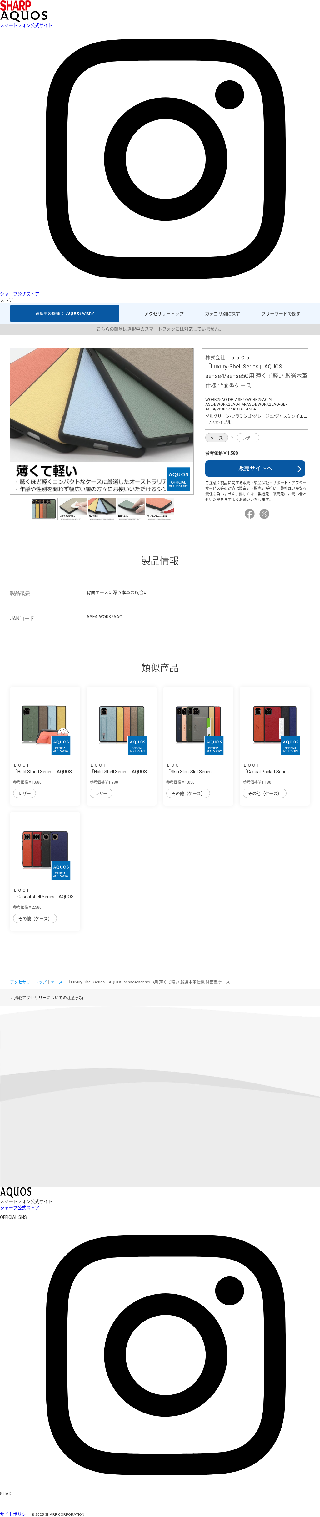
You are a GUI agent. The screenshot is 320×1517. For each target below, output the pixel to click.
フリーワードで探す (281, 313)
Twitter (265, 514)
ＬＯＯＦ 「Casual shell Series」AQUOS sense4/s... (43, 897)
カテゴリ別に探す (222, 313)
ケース (216, 437)
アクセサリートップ (164, 313)
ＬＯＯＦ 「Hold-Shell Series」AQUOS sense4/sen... (118, 772)
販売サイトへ (255, 468)
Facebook (250, 514)
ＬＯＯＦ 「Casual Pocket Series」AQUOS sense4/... (268, 772)
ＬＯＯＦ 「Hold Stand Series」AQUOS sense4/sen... (42, 772)
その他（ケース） (188, 793)
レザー (248, 437)
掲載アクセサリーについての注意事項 (48, 997)
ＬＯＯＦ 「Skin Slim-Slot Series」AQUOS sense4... (191, 772)
